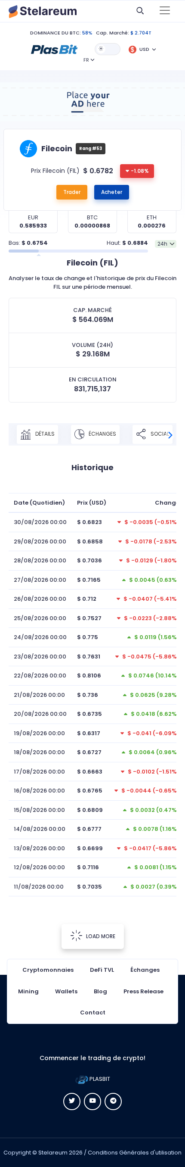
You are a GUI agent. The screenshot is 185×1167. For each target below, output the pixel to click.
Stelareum (53, 1152)
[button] (54, 48)
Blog (100, 991)
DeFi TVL (102, 970)
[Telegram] (113, 1101)
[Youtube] (92, 1101)
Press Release (143, 991)
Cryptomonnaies (48, 970)
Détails (44, 433)
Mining (28, 991)
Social (159, 433)
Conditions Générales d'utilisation (135, 1152)
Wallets (66, 991)
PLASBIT (99, 1079)
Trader (71, 192)
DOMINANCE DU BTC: (55, 32)
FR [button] (86, 59)
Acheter (111, 192)
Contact (92, 1012)
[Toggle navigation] (164, 11)
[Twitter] (71, 1101)
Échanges (101, 433)
